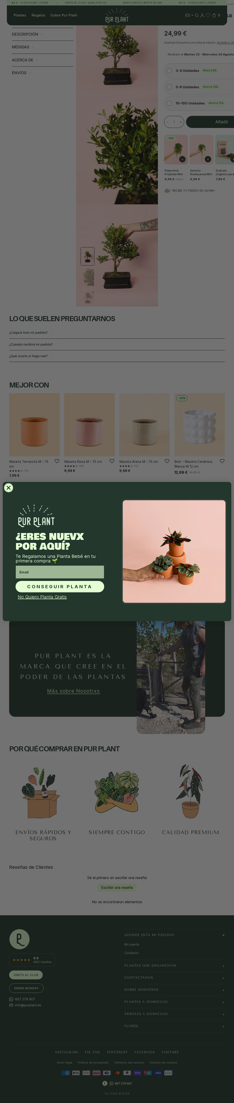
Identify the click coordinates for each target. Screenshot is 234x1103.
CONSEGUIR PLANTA (60, 586)
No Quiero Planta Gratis (42, 597)
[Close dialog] (9, 488)
